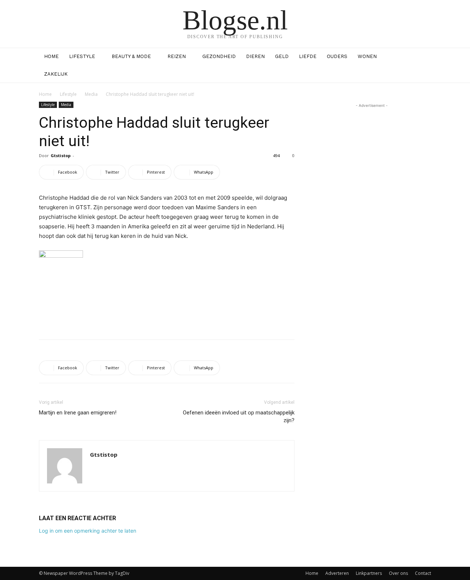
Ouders (337, 56)
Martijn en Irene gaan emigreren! (77, 412)
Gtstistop (60, 155)
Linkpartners (369, 573)
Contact (423, 573)
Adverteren (337, 573)
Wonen (367, 56)
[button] (422, 57)
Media (91, 94)
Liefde (308, 56)
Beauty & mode (131, 56)
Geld (282, 56)
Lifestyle (82, 56)
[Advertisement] (167, 315)
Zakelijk (56, 74)
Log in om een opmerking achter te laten (87, 531)
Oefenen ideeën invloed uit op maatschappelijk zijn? (238, 416)
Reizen (176, 56)
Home (51, 56)
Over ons (398, 573)
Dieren (255, 56)
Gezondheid (219, 56)
